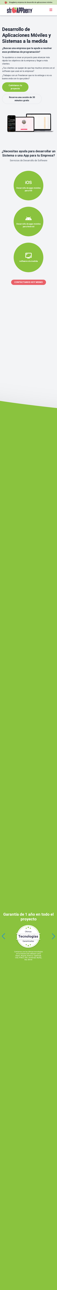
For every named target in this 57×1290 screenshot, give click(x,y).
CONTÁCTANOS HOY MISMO (28, 282)
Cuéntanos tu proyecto (15, 87)
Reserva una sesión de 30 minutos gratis (22, 99)
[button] (53, 936)
